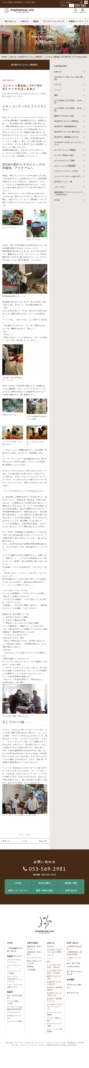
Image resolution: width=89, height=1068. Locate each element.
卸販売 (36, 21)
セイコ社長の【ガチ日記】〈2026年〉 (68, 101)
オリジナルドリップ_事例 (64, 160)
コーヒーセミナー (13, 1012)
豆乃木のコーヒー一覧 (63, 182)
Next (42, 841)
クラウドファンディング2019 (66, 171)
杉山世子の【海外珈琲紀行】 (65, 126)
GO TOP (82, 880)
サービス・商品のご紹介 (64, 155)
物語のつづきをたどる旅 (64, 116)
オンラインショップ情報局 (65, 150)
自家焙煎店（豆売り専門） (34, 953)
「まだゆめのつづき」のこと (14, 949)
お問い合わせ (71, 890)
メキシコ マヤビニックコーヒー (14, 961)
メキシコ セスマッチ (14, 966)
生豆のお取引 (44, 883)
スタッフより (59, 187)
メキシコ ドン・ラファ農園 (14, 972)
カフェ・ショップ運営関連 (65, 166)
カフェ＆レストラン (34, 958)
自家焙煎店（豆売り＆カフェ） (34, 947)
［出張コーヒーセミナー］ (74, 959)
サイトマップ (72, 993)
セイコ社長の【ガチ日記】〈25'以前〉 (68, 109)
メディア (57, 85)
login (86, 2)
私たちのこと (10, 21)
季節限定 (30, 966)
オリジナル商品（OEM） (13, 1002)
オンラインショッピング (53, 21)
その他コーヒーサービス (14, 1017)
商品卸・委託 (71, 883)
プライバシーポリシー (74, 986)
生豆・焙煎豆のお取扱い (14, 996)
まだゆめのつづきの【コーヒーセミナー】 (68, 143)
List (25, 841)
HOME (10, 943)
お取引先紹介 (32, 943)
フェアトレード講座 (14, 1021)
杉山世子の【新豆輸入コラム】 (66, 137)
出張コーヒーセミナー (18, 890)
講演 (56, 95)
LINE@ (18, 883)
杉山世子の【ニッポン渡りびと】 (67, 132)
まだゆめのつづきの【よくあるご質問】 (68, 78)
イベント (57, 90)
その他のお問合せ (73, 966)
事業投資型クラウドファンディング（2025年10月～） (68, 193)
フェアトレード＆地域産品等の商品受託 (14, 1008)
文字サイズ (64, 5)
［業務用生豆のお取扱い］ (74, 947)
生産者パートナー (76, 21)
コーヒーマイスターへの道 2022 (67, 176)
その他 (57, 200)
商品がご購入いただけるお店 (34, 962)
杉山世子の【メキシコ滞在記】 (66, 121)
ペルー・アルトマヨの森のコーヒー (14, 986)
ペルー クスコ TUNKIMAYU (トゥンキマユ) (14, 979)
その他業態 (31, 970)
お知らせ (24, 21)
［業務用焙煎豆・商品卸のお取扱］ (74, 953)
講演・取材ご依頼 (44, 890)
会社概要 (70, 979)
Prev (7, 841)
